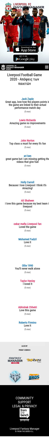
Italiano (3, 390)
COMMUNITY (25, 398)
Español (3, 386)
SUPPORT (24, 402)
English (2, 388)
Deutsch (3, 393)
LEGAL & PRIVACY (24, 406)
